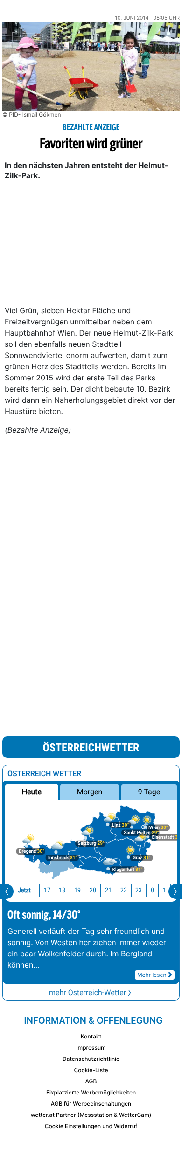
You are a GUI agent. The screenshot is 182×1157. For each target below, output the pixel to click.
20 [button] (93, 890)
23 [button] (138, 890)
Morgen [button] (90, 791)
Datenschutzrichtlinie (91, 1058)
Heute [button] (32, 791)
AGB (91, 1081)
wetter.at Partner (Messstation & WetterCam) (91, 1114)
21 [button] (108, 890)
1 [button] (164, 890)
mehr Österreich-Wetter (87, 992)
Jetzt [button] (24, 890)
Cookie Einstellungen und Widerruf (91, 1125)
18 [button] (62, 890)
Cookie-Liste (91, 1069)
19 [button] (77, 890)
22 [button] (123, 890)
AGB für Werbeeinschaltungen (91, 1103)
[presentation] (7, 891)
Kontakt (91, 1036)
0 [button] (152, 890)
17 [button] (47, 890)
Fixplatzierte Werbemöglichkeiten (91, 1092)
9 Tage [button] (149, 791)
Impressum (90, 1047)
